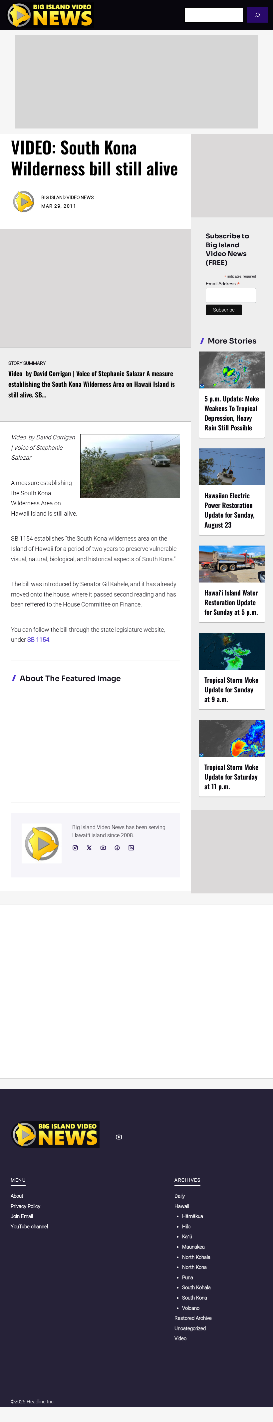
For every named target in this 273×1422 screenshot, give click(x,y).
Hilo (186, 1227)
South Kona (194, 1298)
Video (180, 1338)
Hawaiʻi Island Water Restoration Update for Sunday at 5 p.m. (231, 602)
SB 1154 (38, 639)
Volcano (190, 1308)
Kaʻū (187, 1237)
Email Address (223, 284)
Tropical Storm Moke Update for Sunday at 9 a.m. (231, 689)
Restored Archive (193, 1318)
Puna (187, 1278)
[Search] (257, 14)
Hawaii (181, 1206)
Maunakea (193, 1247)
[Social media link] (75, 848)
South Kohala (196, 1288)
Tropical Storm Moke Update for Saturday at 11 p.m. (231, 776)
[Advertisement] (136, 81)
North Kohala (196, 1257)
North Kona (194, 1267)
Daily (179, 1196)
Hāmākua (192, 1216)
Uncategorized (190, 1328)
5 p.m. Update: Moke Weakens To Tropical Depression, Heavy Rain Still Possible (231, 412)
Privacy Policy (25, 1206)
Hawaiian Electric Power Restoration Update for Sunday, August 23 (229, 509)
